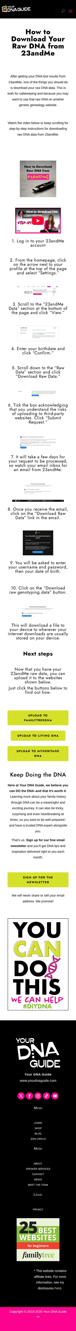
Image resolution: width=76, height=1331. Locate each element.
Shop (38, 1128)
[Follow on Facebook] (29, 1095)
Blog (38, 1133)
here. (58, 1288)
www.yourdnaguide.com (38, 1080)
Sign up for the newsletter (38, 879)
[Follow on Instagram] (38, 1095)
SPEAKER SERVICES (38, 1169)
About (38, 1163)
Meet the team (38, 1185)
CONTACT (38, 1174)
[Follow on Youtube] (55, 1095)
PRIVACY (38, 1209)
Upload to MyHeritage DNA (38, 753)
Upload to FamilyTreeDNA (38, 717)
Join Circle (38, 1139)
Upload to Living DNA (38, 736)
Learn (38, 1123)
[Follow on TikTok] (46, 1095)
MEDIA (38, 1179)
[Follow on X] (21, 1095)
